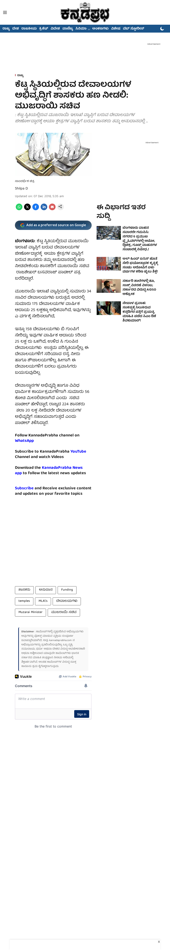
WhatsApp (24, 440)
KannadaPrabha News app (49, 470)
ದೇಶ (15, 29)
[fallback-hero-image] (109, 233)
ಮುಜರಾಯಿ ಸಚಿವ (63, 612)
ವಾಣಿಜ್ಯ (67, 29)
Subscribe (24, 488)
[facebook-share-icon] (35, 209)
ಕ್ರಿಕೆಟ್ (43, 29)
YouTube (78, 451)
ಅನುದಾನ (45, 590)
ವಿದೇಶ (55, 29)
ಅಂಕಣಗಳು (100, 29)
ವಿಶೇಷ (115, 29)
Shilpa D (21, 189)
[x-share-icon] (27, 209)
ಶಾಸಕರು (24, 590)
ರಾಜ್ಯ (6, 29)
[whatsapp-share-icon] (19, 209)
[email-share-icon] (52, 209)
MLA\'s (43, 601)
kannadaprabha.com (60, 640)
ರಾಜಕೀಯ (29, 29)
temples (24, 601)
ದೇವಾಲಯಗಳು (66, 601)
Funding (67, 590)
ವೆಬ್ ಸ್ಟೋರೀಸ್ (133, 29)
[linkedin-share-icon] (44, 209)
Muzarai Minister (30, 612)
